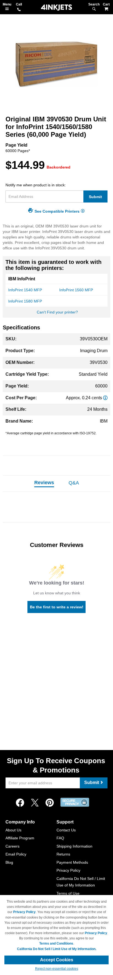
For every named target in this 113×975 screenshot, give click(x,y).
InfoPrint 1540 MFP (25, 290)
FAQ (60, 838)
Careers (12, 846)
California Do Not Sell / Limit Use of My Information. (56, 949)
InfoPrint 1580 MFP (25, 301)
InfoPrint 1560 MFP (76, 290)
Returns (63, 854)
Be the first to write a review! (56, 607)
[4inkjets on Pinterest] (50, 803)
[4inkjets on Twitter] (35, 803)
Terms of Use (68, 893)
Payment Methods (72, 862)
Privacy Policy (68, 870)
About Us (13, 830)
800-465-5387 (19, 10)
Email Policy (15, 854)
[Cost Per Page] (105, 397)
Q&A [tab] (74, 483)
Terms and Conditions (56, 943)
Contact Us (66, 830)
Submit (95, 197)
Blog (9, 862)
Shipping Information (74, 846)
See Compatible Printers (57, 211)
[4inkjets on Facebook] (20, 803)
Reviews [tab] (44, 482)
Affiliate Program (19, 838)
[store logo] (56, 7)
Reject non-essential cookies (56, 969)
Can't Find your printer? (57, 312)
